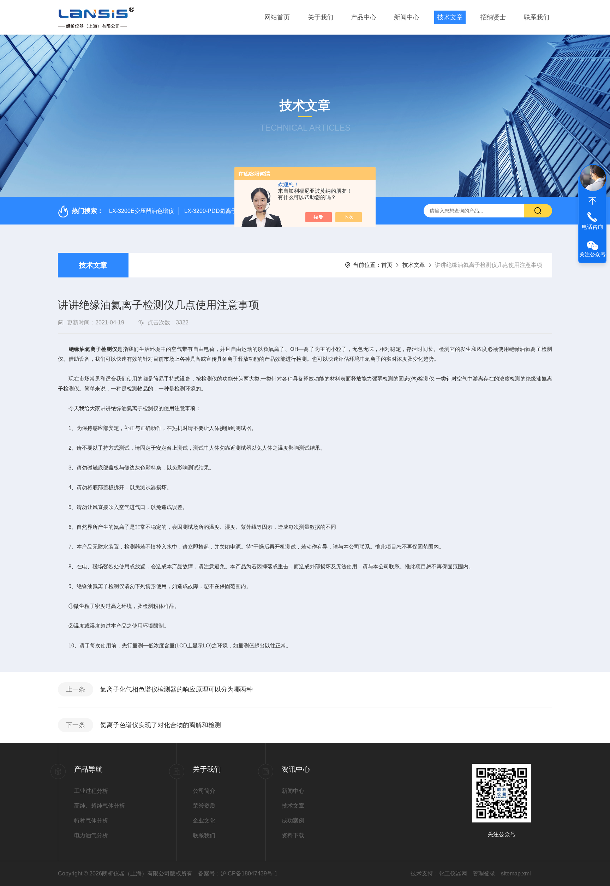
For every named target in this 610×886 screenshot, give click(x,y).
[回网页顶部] (592, 201)
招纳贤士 (493, 17)
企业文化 (204, 821)
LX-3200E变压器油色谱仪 (141, 211)
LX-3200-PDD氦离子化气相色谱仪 (227, 211)
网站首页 (277, 17)
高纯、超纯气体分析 (99, 806)
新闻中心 (406, 17)
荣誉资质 (204, 806)
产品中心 (363, 17)
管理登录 (484, 873)
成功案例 (293, 821)
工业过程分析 (91, 791)
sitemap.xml (516, 873)
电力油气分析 (91, 835)
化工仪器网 (453, 873)
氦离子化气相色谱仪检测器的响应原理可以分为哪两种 (176, 689)
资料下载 (293, 835)
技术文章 (450, 17)
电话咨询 (592, 227)
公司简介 (204, 791)
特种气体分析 (91, 821)
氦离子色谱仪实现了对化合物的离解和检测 (160, 725)
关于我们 (320, 17)
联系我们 (536, 17)
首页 (387, 265)
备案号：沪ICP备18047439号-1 (237, 873)
